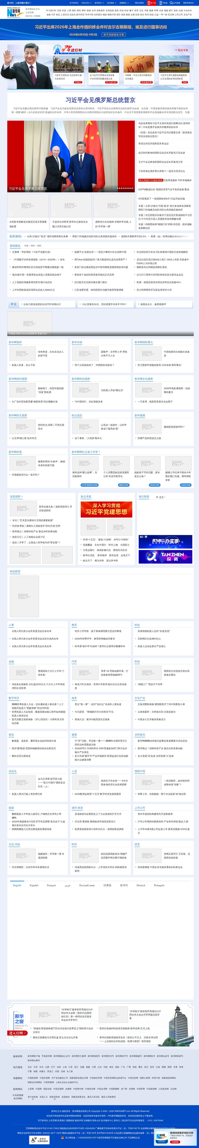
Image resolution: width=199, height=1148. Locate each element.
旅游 (123, 15)
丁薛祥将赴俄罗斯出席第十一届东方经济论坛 (161, 171)
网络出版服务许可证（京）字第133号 (79, 1133)
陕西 (170, 1067)
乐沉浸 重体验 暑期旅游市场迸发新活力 (95, 821)
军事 (156, 10)
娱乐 (142, 15)
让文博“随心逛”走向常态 (24, 438)
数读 (187, 189)
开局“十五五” (89, 539)
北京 (30, 1067)
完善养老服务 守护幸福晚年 (177, 180)
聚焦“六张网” (104, 539)
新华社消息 (89, 555)
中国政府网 (33, 1078)
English (17, 885)
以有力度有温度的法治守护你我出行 (42, 304)
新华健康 (140, 415)
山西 (47, 1067)
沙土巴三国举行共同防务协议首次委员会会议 (160, 274)
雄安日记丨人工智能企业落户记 (28, 537)
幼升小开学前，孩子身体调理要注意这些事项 (98, 631)
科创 (126, 10)
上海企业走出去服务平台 (67, 1082)
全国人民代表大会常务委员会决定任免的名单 (35, 638)
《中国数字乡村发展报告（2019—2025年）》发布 (38, 259)
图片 (171, 10)
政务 (176, 10)
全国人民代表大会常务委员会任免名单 (31, 646)
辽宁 (53, 1067)
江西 (94, 1067)
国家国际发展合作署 (79, 1078)
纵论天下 (87, 560)
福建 (88, 1067)
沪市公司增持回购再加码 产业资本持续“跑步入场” (163, 821)
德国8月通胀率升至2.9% (133, 236)
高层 (59, 10)
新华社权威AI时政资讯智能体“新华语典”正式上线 (125, 1028)
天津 (36, 1067)
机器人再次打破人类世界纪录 (27, 794)
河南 (105, 1067)
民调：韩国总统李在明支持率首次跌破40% (159, 282)
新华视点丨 (18, 531)
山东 (100, 1067)
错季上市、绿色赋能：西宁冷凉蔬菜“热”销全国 (162, 794)
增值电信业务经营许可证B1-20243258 (77, 1128)
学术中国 (89, 15)
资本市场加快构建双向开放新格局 (155, 814)
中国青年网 (78, 1089)
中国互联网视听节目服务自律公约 (112, 1138)
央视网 (68, 1089)
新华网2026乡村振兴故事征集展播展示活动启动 (162, 741)
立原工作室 (185, 485)
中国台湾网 (102, 1089)
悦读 (152, 15)
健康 (151, 10)
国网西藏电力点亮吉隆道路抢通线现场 (31, 829)
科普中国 (156, 1078)
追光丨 (15, 542)
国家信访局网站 (35, 1082)
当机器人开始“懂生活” (112, 390)
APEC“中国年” (121, 539)
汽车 (53, 15)
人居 (74, 771)
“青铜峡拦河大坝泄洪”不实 (99, 712)
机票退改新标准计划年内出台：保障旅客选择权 (99, 829)
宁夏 (30, 1071)
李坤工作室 (154, 485)
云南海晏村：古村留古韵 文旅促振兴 (157, 712)
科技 (122, 10)
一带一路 (163, 15)
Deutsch (141, 885)
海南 (135, 1067)
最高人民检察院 (108, 1097)
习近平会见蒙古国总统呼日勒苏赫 (30, 108)
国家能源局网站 (169, 1078)
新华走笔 (113, 555)
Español (34, 885)
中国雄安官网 (96, 1078)
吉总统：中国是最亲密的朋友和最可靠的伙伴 (164, 108)
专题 (187, 112)
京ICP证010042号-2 (106, 1133)
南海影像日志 (104, 550)
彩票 (137, 15)
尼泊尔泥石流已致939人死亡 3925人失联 (158, 259)
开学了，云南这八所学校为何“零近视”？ (39, 542)
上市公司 (179, 15)
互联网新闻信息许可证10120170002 (43, 1128)
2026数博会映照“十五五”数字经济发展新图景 (98, 794)
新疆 (36, 1071)
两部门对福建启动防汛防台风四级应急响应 (94, 236)
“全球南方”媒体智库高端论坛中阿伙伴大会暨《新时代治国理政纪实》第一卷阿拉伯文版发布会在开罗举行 (77, 1014)
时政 (64, 10)
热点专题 (86, 496)
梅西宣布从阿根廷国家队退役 (152, 267)
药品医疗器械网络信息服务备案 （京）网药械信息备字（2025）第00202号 (150, 1133)
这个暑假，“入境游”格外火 (88, 438)
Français (51, 885)
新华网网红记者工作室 (85, 452)
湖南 (117, 1067)
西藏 (164, 1067)
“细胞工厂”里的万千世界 (150, 684)
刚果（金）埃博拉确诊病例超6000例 (170, 236)
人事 (69, 10)
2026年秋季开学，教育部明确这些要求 (95, 638)
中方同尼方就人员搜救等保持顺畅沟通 (161, 219)
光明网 (132, 1089)
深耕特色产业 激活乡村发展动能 (40, 531)
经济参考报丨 (19, 526)
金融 (48, 15)
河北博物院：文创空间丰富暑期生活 (30, 867)
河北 (41, 1067)
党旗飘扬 (87, 545)
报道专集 (183, 50)
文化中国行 (100, 545)
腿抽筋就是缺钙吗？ (174, 427)
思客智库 (101, 10)
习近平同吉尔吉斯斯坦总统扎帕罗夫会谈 (118, 108)
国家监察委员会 (78, 1097)
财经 (79, 10)
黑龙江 (50, 1071)
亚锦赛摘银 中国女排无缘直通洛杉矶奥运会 (160, 867)
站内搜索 (176, 3)
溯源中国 (112, 15)
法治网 (173, 1089)
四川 (146, 1067)
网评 (84, 10)
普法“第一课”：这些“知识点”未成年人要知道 (98, 704)
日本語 (107, 885)
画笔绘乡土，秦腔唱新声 (153, 304)
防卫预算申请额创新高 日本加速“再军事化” (160, 365)
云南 (158, 1067)
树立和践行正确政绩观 (150, 180)
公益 (156, 15)
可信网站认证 (134, 1138)
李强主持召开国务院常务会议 (153, 143)
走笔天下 (125, 555)
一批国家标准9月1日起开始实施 (168, 198)
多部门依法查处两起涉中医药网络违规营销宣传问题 (101, 267)
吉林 (59, 1067)
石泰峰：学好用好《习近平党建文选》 (32, 252)
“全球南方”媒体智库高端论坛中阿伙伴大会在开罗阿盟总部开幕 (145, 1014)
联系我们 (61, 1120)
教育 (117, 10)
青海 (181, 1067)
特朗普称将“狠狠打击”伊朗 (158, 224)
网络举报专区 (188, 3)
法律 (181, 10)
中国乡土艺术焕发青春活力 (152, 719)
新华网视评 (15, 342)
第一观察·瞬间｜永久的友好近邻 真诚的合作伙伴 (36, 112)
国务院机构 (55, 1097)
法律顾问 (88, 1120)
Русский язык (87, 885)
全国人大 (44, 1097)
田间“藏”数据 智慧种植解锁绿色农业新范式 (34, 748)
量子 (131, 10)
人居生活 (65, 15)
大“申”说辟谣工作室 (89, 485)
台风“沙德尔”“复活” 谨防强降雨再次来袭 (47, 236)
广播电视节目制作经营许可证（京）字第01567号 (117, 1128)
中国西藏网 (114, 1089)
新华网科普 (15, 452)
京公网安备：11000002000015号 (80, 1138)
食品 (58, 15)
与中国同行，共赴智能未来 (89, 401)
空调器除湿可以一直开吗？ (26, 475)
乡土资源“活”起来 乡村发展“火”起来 (156, 756)
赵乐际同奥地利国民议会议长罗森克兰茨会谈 (161, 153)
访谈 (161, 10)
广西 (129, 1067)
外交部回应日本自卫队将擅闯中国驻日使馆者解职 (162, 252)
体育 (136, 10)
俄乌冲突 (99, 560)
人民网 (31, 1089)
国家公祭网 (145, 1078)
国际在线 (47, 1089)
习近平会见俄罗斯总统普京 (100, 100)
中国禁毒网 (49, 1082)
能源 (128, 15)
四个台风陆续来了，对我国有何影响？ (94, 365)
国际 (74, 10)
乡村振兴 (98, 15)
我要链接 (70, 1120)
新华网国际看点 (144, 342)
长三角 (70, 1071)
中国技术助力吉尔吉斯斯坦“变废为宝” (28, 333)
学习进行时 (51, 10)
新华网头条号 (163, 1056)
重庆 (140, 1067)
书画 (146, 10)
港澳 (89, 10)
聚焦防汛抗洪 (120, 550)
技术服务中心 (107, 1120)
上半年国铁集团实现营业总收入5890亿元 (33, 290)
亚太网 (171, 15)
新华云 (117, 1120)
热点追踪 (77, 415)
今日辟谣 (79, 712)
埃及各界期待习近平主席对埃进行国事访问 (160, 123)
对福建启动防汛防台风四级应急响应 (160, 210)
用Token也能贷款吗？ (85, 259)
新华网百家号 (177, 1056)
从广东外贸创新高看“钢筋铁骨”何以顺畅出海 (35, 401)
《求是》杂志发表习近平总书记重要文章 (159, 132)
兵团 (57, 1071)
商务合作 (96, 1120)
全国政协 (65, 1097)
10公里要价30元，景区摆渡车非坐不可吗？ (104, 304)
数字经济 (80, 15)
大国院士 (125, 545)
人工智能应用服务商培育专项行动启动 (32, 282)
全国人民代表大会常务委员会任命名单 (31, 631)
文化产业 (188, 15)
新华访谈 (77, 342)
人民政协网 (164, 1089)
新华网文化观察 (144, 378)
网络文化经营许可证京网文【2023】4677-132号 (39, 1133)
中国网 (39, 1089)
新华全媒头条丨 (47, 506)
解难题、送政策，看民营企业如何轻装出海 (34, 741)
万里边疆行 (89, 550)
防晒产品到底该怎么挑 (149, 438)
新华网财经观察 (18, 378)
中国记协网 (133, 1078)
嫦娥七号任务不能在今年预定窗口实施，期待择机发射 (178, 476)
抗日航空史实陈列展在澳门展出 (90, 282)
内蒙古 (42, 1071)
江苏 (70, 1067)
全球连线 (110, 10)
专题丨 (141, 206)
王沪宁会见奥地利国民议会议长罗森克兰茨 (160, 162)
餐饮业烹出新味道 (21, 756)
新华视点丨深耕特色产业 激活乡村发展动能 (160, 748)
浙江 (76, 1067)
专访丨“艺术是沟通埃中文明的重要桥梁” (32, 520)
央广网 (124, 1089)
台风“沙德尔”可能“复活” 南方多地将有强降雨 (168, 206)
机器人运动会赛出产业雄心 (152, 646)
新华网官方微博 (79, 1056)
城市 (118, 15)
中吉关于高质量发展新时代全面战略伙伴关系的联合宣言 (153, 112)
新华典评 (102, 555)
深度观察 (15, 496)
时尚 (147, 15)
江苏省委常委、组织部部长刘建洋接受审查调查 (98, 290)
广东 (123, 1067)
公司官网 (29, 13)
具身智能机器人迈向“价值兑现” (154, 631)
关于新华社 (74, 3)
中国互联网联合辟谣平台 (115, 1078)
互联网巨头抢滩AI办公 (149, 638)
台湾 (94, 10)
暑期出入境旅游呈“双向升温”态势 (43, 526)
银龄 (105, 15)
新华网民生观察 (18, 415)
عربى (68, 885)
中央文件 (188, 10)
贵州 (152, 1067)
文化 (141, 10)
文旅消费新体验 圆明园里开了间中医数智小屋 (161, 704)
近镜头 (78, 82)
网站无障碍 (139, 3)
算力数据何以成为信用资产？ (112, 259)
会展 (133, 15)
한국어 (124, 885)
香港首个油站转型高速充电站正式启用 (94, 274)
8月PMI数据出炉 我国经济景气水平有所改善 (161, 189)
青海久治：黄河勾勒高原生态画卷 (92, 719)
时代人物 (113, 545)
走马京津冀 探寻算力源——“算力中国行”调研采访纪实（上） (51, 783)
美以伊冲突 (112, 560)
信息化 (72, 15)
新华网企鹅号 (34, 1060)
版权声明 (79, 1120)
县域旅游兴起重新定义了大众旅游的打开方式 (98, 814)
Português (159, 885)
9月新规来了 (144, 198)
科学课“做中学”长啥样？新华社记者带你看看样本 (100, 646)
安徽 (82, 1067)
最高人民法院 (93, 1097)
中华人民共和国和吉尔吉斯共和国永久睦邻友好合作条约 (93, 112)
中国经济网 (90, 1089)
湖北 (111, 1067)
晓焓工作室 (123, 485)
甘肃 (175, 1067)
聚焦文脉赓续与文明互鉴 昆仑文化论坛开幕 (55, 1037)
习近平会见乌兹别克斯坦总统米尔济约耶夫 (72, 108)
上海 (65, 1067)
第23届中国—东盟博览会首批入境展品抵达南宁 (36, 274)
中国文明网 (45, 1078)
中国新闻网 (152, 1089)
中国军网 (141, 1089)
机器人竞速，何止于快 (23, 365)
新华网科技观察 (81, 378)
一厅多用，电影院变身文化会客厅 (155, 401)
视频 (166, 10)
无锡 (63, 1071)
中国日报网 (58, 1089)
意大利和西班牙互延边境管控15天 (154, 290)
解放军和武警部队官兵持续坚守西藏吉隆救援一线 (38, 267)
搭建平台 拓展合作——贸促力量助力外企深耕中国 (100, 252)
